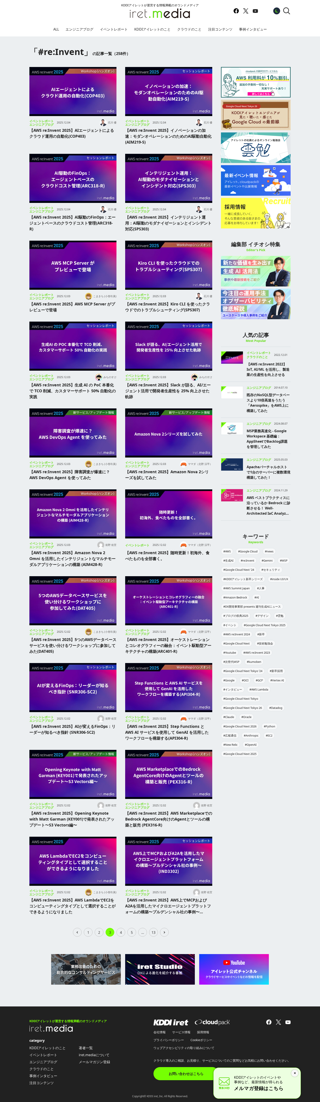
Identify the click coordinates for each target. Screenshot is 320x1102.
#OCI (245, 680)
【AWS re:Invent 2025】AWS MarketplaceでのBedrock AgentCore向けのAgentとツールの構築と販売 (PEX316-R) (168, 819)
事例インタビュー (253, 29)
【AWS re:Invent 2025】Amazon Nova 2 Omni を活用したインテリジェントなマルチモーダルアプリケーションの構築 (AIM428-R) (72, 558)
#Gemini (267, 560)
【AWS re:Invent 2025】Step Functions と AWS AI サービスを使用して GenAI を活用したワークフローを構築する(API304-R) (167, 732)
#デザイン (262, 616)
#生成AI (228, 560)
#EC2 (269, 735)
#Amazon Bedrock (235, 597)
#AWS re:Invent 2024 (236, 634)
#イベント (229, 625)
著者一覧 (86, 1047)
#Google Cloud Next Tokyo (240, 699)
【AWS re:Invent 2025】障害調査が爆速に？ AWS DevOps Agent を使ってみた (69, 474)
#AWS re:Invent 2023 (256, 653)
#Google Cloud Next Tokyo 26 (242, 708)
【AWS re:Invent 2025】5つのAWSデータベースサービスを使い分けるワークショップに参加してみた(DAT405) (72, 645)
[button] (287, 11)
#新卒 (261, 634)
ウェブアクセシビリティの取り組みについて (183, 1048)
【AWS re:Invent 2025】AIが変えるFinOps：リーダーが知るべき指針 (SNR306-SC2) (72, 729)
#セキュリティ (270, 570)
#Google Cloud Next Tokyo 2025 (264, 625)
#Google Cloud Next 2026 (239, 726)
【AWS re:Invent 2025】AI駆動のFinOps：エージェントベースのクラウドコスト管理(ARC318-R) (72, 222)
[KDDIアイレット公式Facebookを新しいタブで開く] (236, 11)
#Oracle (246, 717)
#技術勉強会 (265, 643)
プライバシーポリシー (168, 1040)
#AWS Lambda (258, 689)
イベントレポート (114, 29)
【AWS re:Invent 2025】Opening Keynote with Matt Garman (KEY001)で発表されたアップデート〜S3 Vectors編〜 (72, 819)
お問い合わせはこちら (186, 1073)
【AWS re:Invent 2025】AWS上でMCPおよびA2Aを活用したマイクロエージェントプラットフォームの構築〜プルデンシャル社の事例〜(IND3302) (168, 906)
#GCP (259, 680)
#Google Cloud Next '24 (238, 570)
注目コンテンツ (220, 29)
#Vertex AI (277, 680)
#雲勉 (279, 616)
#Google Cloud (248, 551)
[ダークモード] (276, 10)
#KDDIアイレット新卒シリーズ (243, 579)
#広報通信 (229, 735)
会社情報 (159, 1032)
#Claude (228, 717)
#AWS (227, 551)
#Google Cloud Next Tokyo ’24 (242, 671)
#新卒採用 (276, 671)
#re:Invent (247, 560)
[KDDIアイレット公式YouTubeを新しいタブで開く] (255, 11)
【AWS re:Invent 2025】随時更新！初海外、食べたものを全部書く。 (167, 555)
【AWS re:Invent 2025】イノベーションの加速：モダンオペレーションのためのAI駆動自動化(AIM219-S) (168, 136)
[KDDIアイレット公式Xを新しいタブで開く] (245, 11)
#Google (228, 680)
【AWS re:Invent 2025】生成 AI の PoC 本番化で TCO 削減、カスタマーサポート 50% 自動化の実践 (72, 390)
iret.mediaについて (94, 1054)
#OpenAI (250, 745)
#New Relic (230, 745)
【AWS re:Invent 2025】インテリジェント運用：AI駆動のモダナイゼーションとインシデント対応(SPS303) (168, 222)
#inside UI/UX (279, 579)
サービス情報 (181, 1032)
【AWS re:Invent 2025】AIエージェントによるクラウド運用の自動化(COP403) (71, 133)
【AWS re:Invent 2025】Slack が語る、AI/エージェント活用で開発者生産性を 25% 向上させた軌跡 (168, 390)
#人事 (260, 588)
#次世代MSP (231, 662)
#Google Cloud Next (236, 643)
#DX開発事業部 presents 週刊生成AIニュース (252, 606)
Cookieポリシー (201, 1040)
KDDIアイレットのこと (152, 29)
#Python (269, 726)
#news (269, 551)
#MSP (284, 560)
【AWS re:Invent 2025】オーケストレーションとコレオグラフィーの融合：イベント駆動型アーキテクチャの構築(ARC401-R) (168, 645)
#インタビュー (232, 689)
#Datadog (275, 708)
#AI (256, 597)
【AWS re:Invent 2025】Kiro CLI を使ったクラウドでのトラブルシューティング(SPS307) (167, 306)
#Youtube (229, 653)
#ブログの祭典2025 (235, 616)
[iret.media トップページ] (51, 1030)
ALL (56, 29)
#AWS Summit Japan (236, 588)
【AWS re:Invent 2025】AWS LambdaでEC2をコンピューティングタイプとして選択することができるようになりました (72, 905)
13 (153, 932)
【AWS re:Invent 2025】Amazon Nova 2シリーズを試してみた (167, 474)
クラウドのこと (189, 29)
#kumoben (254, 662)
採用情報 (203, 1032)
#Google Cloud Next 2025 (239, 754)
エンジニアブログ (79, 29)
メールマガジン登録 (94, 1061)
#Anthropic (251, 735)
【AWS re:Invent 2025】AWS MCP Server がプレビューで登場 (72, 306)
